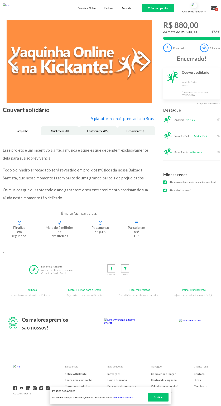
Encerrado (179, 48)
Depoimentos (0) (136, 130)
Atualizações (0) (59, 130)
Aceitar (158, 397)
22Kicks (215, 48)
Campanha (22, 130)
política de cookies (123, 397)
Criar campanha (158, 8)
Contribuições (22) (98, 130)
